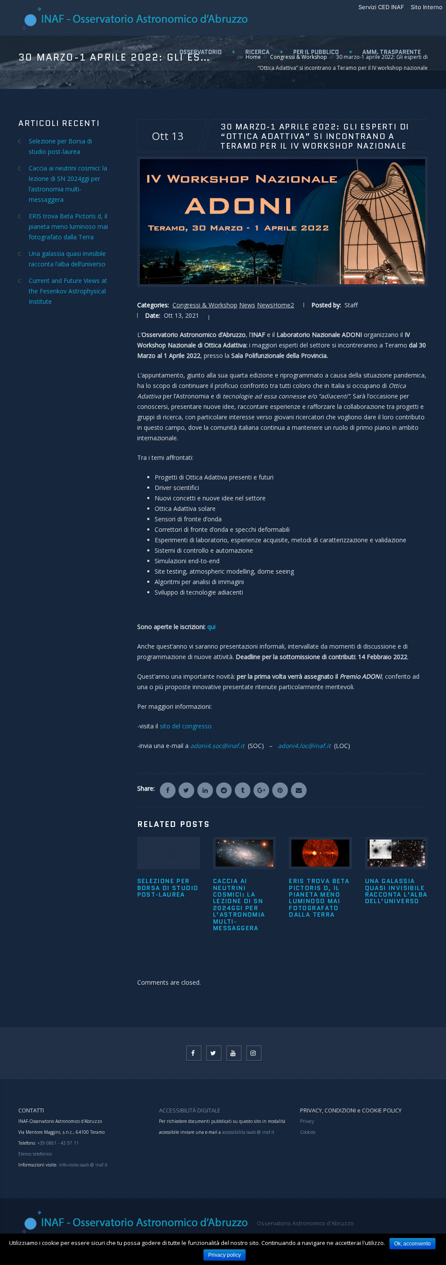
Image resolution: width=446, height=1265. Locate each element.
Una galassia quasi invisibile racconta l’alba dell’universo (396, 891)
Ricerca (257, 52)
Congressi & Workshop (204, 305)
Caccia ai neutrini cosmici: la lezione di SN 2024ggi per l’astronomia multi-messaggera (239, 904)
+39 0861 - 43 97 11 (57, 1143)
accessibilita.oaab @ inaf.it (248, 1132)
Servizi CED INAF (381, 6)
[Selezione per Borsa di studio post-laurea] (168, 853)
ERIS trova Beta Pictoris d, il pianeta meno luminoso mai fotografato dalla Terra (319, 898)
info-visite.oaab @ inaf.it (83, 1165)
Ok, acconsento (412, 1244)
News (247, 305)
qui (211, 626)
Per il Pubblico (316, 52)
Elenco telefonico (35, 1154)
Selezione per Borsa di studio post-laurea (168, 888)
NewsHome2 (275, 305)
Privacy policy (224, 1255)
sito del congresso (186, 726)
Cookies (307, 1132)
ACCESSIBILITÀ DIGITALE (189, 1110)
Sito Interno (427, 6)
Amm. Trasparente (391, 52)
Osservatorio (200, 52)
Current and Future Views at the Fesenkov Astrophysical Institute (68, 291)
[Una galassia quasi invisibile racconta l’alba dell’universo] (396, 853)
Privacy (307, 1121)
